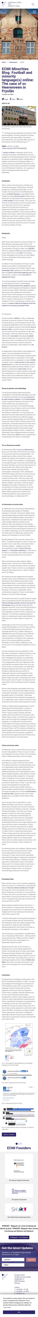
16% (31, 255)
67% (29, 251)
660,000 (31, 248)
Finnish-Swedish (29, 399)
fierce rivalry (22, 369)
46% (21, 253)
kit (13, 325)
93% (18, 251)
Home (4, 62)
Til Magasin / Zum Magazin (19, 1237)
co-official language (13, 194)
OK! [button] (19, 1312)
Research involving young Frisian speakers (16, 286)
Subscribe (31, 1260)
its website (30, 336)
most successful (19, 196)
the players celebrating (18, 550)
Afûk (17, 435)
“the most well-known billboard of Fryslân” (20, 888)
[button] (5, 99)
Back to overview (9, 1134)
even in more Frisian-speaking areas (20, 273)
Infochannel (13, 62)
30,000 (33, 360)
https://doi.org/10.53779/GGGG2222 (15, 148)
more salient (14, 336)
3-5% (27, 270)
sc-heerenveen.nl (28, 449)
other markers (8, 201)
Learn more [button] (7, 1307)
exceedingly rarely (7, 270)
